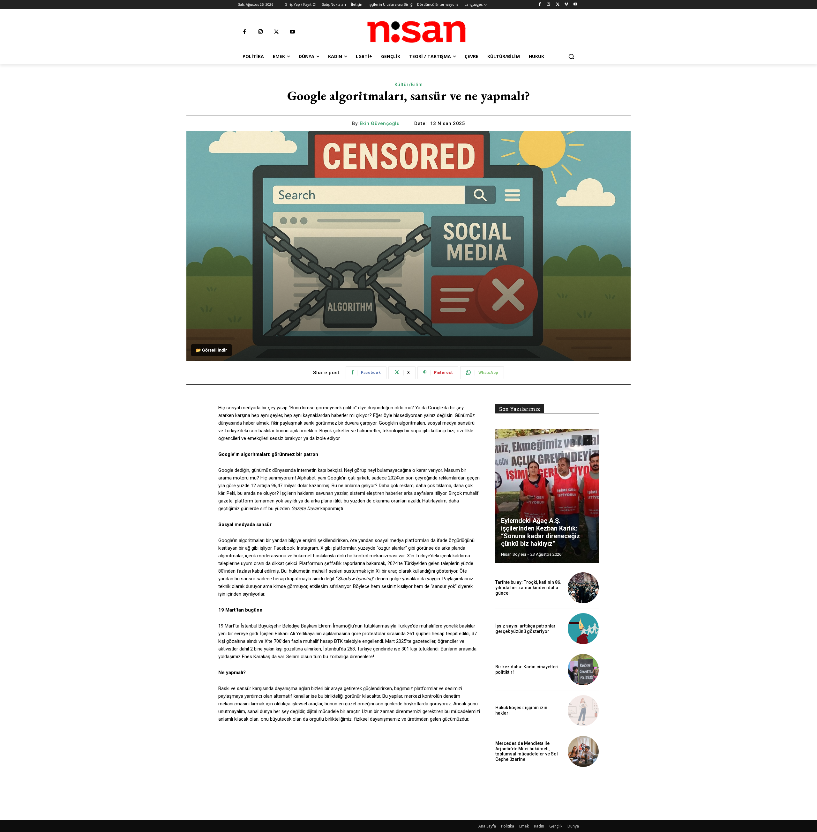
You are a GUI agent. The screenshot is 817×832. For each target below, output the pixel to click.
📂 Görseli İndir (211, 350)
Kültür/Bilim (408, 84)
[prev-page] (576, 440)
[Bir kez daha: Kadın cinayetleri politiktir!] (583, 669)
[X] (557, 4)
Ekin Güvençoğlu (380, 123)
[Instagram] (548, 4)
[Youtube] (575, 4)
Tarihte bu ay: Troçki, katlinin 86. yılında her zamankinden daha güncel (528, 588)
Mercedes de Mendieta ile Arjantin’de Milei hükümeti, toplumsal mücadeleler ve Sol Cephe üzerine (526, 751)
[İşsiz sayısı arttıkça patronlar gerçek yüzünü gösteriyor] (583, 628)
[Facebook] (539, 4)
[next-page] (587, 440)
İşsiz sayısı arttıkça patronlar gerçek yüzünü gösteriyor (525, 628)
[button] (571, 56)
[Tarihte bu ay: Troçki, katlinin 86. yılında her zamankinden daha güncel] (583, 587)
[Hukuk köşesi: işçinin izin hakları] (583, 710)
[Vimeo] (566, 4)
